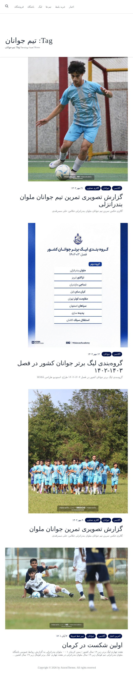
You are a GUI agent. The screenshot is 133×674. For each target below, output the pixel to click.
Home (37, 47)
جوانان (106, 188)
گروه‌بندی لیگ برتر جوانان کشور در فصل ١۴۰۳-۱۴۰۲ (70, 367)
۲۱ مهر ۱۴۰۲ (77, 188)
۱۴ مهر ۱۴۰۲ (94, 354)
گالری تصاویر (93, 188)
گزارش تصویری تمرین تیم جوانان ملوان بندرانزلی (71, 201)
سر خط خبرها (77, 636)
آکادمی (117, 188)
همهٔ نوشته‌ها (27, 47)
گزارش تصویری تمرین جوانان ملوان (76, 528)
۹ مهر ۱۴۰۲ (78, 520)
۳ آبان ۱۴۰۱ (61, 636)
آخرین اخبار (115, 636)
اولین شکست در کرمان (92, 645)
